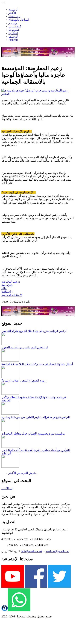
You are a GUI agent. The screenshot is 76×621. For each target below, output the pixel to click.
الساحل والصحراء (18, 19)
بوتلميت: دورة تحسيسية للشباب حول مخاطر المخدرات (33, 433)
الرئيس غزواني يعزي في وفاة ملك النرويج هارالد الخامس (34, 330)
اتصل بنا (13, 33)
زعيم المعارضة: (10, 281)
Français (13, 39)
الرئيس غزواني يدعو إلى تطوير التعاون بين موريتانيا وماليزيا (35, 417)
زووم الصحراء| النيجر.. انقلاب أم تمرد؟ (23, 380)
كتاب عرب (14, 26)
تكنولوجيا (13, 29)
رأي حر (12, 23)
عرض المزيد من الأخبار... (22, 472)
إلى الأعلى (7, 488)
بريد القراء (14, 16)
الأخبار (12, 12)
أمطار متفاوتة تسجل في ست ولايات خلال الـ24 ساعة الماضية (37, 363)
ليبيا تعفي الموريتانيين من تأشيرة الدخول (24, 347)
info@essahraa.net (31, 551)
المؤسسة (6, 284)
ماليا (4, 288)
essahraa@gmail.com (57, 551)
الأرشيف (13, 36)
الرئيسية (13, 9)
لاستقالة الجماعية (11, 295)
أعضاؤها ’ (7, 291)
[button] (3, 3)
